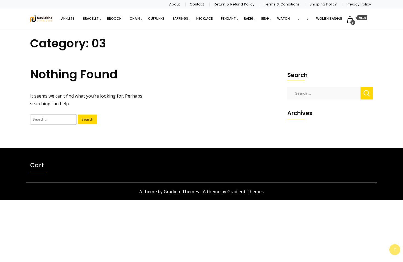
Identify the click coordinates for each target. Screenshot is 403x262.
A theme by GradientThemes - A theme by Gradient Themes (201, 192)
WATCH (283, 18)
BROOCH (114, 18)
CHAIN (135, 18)
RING (265, 18)
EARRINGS (180, 18)
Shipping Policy (323, 4)
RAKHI (248, 18)
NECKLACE (204, 18)
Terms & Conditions (282, 4)
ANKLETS (68, 18)
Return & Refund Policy (234, 4)
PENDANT (228, 18)
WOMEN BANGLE (329, 18)
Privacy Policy (359, 4)
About (174, 4)
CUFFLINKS (156, 18)
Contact (197, 4)
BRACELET (91, 18)
